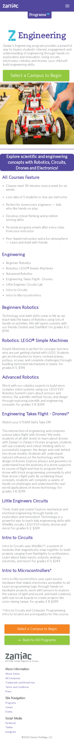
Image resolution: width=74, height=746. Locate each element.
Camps (9, 707)
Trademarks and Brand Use (20, 682)
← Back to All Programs (37, 640)
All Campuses (12, 678)
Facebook (10, 723)
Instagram (10, 732)
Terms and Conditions (17, 687)
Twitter (9, 727)
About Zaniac (12, 674)
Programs (37, 14)
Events (9, 712)
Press (8, 691)
